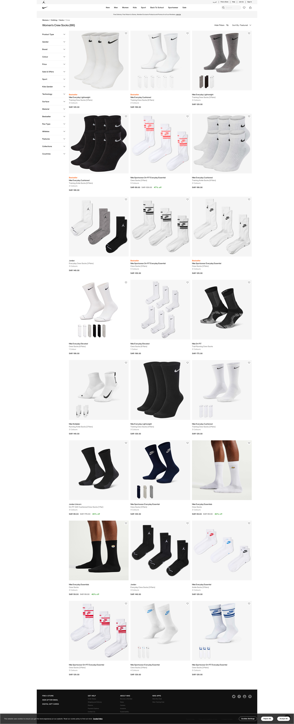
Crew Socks (197, 507)
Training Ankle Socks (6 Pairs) (81, 183)
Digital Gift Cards (50, 704)
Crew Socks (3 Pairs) (138, 180)
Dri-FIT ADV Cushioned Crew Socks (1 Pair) (86, 507)
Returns (90, 705)
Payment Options (93, 708)
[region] (147, 719)
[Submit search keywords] (223, 7)
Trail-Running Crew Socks (202, 346)
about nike (125, 696)
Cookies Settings (248, 719)
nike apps (156, 696)
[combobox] (231, 7)
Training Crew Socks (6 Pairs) (142, 100)
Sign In (249, 2)
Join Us (241, 2)
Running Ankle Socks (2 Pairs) (81, 426)
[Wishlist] (126, 33)
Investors (123, 708)
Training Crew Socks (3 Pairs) (80, 100)
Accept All (284, 719)
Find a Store (224, 2)
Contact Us (91, 712)
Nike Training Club (158, 702)
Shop (166, 14)
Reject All (267, 719)
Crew (68, 20)
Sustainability (124, 712)
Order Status (92, 699)
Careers (122, 705)
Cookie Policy (98, 719)
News (122, 702)
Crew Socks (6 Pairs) (77, 346)
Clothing (54, 20)
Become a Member (126, 699)
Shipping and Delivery (95, 702)
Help (233, 2)
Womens (45, 20)
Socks (61, 20)
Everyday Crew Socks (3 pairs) (81, 263)
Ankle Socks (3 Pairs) (200, 587)
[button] (108, 7)
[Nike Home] (45, 8)
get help (92, 696)
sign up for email (50, 700)
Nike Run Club (157, 699)
